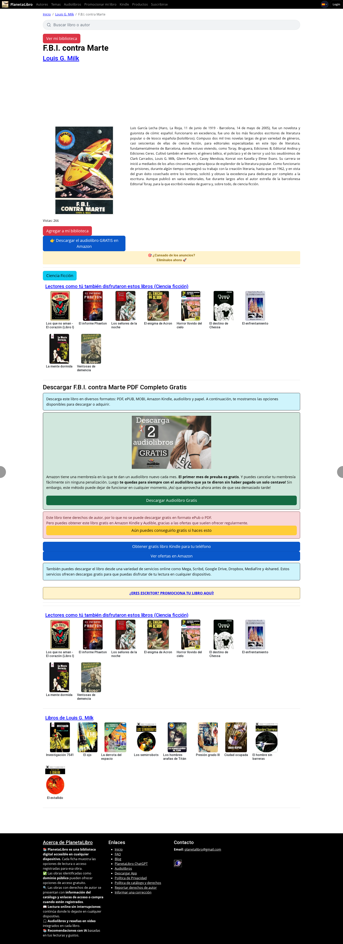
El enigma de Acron (158, 323)
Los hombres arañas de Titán (174, 757)
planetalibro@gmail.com (203, 849)
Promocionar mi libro (100, 4)
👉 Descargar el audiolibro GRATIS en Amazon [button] (84, 243)
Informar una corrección (133, 892)
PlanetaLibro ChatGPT (131, 864)
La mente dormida (59, 366)
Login (336, 4)
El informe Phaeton (93, 323)
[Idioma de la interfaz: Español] (325, 4)
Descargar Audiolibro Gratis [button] (171, 500)
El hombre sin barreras (262, 757)
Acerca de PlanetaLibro (68, 842)
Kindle (124, 4)
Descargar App (126, 873)
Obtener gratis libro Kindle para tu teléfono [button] (171, 546)
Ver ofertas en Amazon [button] (172, 556)
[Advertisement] (171, 96)
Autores (42, 4)
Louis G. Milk (64, 14)
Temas (56, 4)
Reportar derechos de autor (136, 887)
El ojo (87, 755)
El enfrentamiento (255, 323)
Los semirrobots (146, 755)
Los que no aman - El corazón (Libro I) (60, 325)
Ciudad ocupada (236, 755)
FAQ (118, 854)
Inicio (47, 14)
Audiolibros (72, 4)
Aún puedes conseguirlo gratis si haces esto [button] (171, 530)
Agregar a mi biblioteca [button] (67, 231)
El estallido (55, 798)
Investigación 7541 (60, 755)
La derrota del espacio (111, 757)
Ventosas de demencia (86, 368)
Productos (140, 4)
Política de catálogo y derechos (138, 883)
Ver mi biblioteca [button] (61, 38)
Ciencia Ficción (59, 275)
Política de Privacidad (131, 878)
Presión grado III (208, 755)
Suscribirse (159, 4)
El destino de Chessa (218, 325)
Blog (118, 859)
